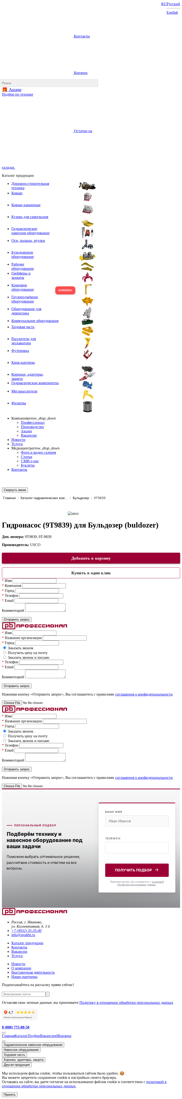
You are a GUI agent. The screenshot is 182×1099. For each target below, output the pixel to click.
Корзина (80, 73)
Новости (18, 440)
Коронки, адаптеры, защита (23, 1060)
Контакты (81, 36)
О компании (21, 968)
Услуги (17, 444)
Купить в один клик (91, 573)
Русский (173, 4)
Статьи (26, 457)
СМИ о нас (30, 461)
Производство (32, 427)
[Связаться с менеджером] (4, 1041)
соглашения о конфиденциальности (144, 694)
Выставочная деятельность (33, 972)
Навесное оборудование (21, 1050)
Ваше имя (113, 812)
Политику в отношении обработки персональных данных (126, 1003)
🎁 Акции (11, 89)
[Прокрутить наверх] (4, 1033)
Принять (10, 1094)
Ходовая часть (14, 1055)
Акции (26, 431)
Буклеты (28, 465)
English (172, 12)
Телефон (112, 838)
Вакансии (29, 435)
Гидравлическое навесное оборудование (33, 1045)
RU (164, 4)
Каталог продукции (27, 943)
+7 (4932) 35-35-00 (26, 931)
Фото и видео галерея (38, 452)
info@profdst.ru (23, 935)
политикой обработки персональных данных (140, 883)
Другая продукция (17, 1064)
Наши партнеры (24, 977)
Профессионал (33, 423)
